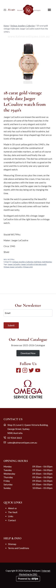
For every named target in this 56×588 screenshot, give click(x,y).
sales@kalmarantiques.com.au (22, 442)
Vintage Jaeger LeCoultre (13, 267)
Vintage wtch (28, 267)
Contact (12, 520)
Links (10, 516)
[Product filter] (5, 10)
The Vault (12, 512)
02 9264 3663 (14, 437)
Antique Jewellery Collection (22, 26)
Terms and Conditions (18, 548)
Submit (11, 325)
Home (6, 26)
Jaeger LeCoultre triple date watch (33, 264)
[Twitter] (31, 370)
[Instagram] (24, 370)
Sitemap (12, 544)
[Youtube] (37, 370)
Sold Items (38, 262)
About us (12, 508)
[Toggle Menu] (49, 10)
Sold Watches (47, 262)
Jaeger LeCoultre (14, 264)
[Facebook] (18, 370)
